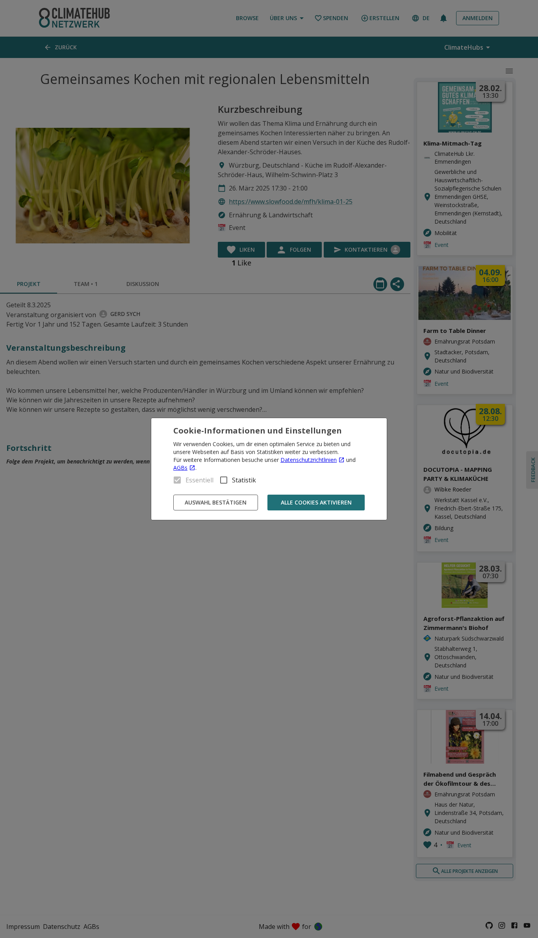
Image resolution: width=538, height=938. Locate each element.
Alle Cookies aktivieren (316, 502)
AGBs (180, 467)
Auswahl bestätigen (216, 502)
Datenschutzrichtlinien (308, 459)
